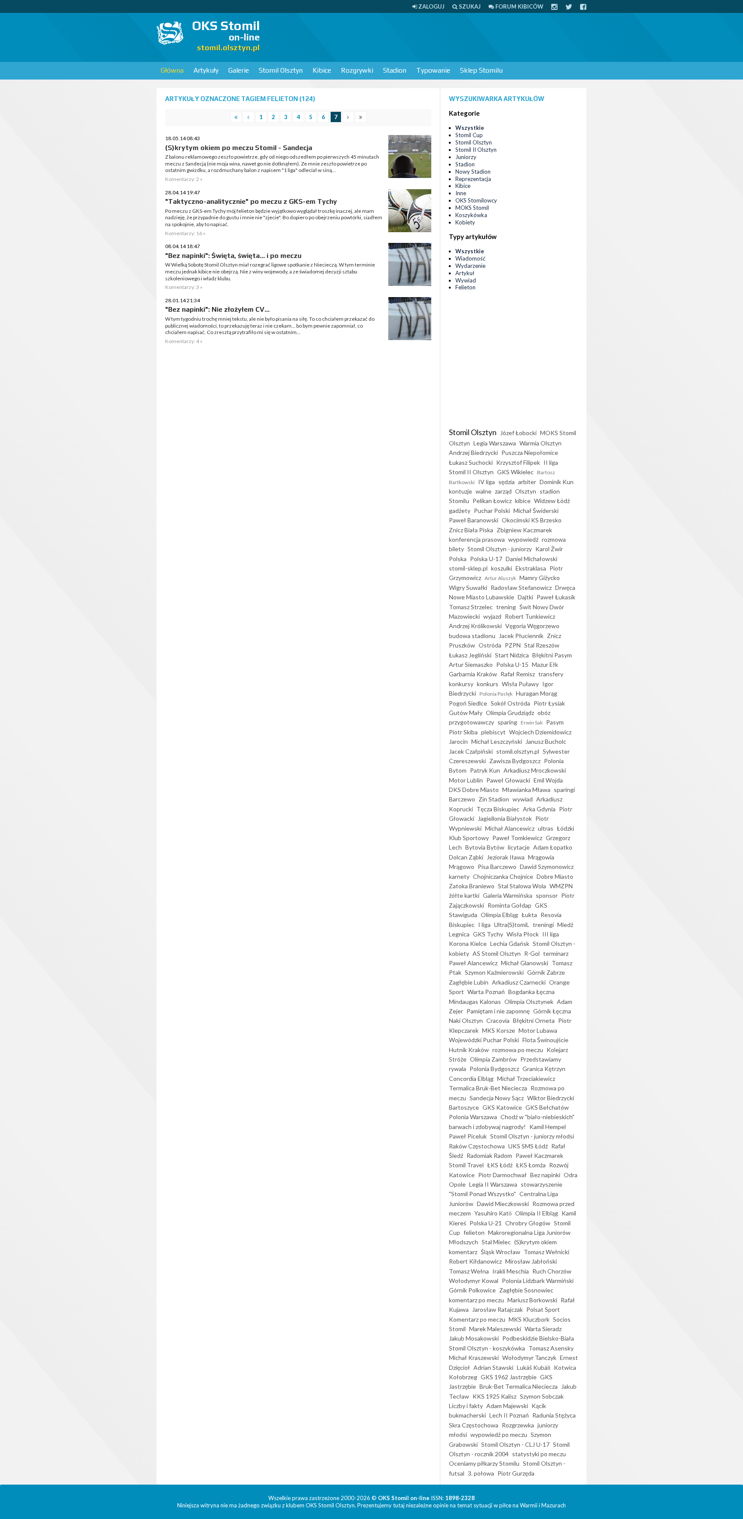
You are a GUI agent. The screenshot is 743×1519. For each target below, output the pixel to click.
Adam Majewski (507, 1405)
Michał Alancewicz (509, 828)
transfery (550, 674)
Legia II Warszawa (493, 1184)
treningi (543, 924)
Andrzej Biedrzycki (473, 452)
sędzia (506, 481)
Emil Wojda (548, 780)
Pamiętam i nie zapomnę (498, 1011)
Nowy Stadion (473, 171)
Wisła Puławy (520, 683)
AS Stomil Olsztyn (497, 953)
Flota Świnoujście (545, 1039)
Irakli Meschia (510, 1271)
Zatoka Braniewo (471, 886)
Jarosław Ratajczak (497, 1309)
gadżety (459, 510)
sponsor (547, 895)
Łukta (529, 914)
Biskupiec (462, 924)
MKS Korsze (498, 1030)
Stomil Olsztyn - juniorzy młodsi (532, 1136)
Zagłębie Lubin (468, 982)
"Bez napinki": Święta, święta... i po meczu (233, 256)
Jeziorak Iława (506, 857)
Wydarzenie (470, 265)
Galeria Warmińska (507, 895)
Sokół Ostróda (510, 703)
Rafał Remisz (517, 674)
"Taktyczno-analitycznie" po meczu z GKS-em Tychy (251, 201)
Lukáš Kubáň (533, 1367)
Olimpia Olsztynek (528, 1001)
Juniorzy (465, 156)
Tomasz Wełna (469, 1271)
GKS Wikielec (515, 472)
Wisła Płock (523, 934)
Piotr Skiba (463, 732)
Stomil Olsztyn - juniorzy (499, 548)
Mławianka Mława (526, 789)
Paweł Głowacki (508, 780)
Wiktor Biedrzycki (550, 1098)
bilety (456, 548)
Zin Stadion (494, 799)
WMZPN (561, 886)
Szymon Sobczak (542, 1396)
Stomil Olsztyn (281, 70)
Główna (172, 70)
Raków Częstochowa (477, 1146)
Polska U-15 (512, 664)
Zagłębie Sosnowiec (526, 1290)
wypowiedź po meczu (498, 1434)
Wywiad (465, 280)
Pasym (555, 722)
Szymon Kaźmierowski (494, 972)
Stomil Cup (469, 135)
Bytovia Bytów (484, 847)
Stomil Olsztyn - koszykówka (487, 1348)
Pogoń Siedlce (468, 703)
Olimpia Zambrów (493, 1059)
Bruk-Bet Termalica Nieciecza (518, 1386)
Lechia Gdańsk (509, 943)
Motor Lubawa (538, 1030)
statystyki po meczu (539, 1454)
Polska (458, 558)
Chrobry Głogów (527, 1223)
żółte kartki (464, 895)
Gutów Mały (465, 712)
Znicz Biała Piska (471, 530)
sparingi (564, 789)
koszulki (501, 568)
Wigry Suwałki (468, 587)
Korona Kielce (468, 943)
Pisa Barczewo (497, 866)
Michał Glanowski (524, 963)
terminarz (555, 953)
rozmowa (554, 539)
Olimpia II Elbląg (536, 1213)
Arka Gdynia (539, 809)
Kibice (322, 70)
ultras (545, 828)
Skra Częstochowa (473, 1425)
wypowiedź (523, 539)
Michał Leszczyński (496, 741)
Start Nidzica (512, 655)
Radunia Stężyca (554, 1415)
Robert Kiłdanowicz (475, 1261)
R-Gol (532, 953)
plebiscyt (493, 732)
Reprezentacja (473, 178)
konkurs (487, 683)
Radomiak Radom (489, 1155)
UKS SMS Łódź (528, 1146)
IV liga (486, 481)
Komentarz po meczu (477, 1319)
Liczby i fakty (466, 1405)
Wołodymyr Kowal (473, 1280)
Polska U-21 (486, 1223)
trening (506, 607)
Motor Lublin (466, 780)
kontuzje (460, 491)
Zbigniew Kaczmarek (524, 530)
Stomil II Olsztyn (476, 149)
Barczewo (462, 799)
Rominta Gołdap (509, 905)
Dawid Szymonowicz (547, 866)
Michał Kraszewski (474, 1357)
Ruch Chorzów (551, 1271)
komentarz (463, 1251)
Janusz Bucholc (545, 741)
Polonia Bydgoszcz (494, 1068)
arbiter (527, 481)
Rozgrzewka (518, 1425)
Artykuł (464, 273)
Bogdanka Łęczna (531, 991)
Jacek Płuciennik (521, 635)
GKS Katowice (502, 1107)
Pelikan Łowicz (492, 500)
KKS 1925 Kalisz (494, 1396)
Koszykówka (471, 215)
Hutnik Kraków (469, 1049)
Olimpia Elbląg (499, 914)
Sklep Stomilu (481, 70)
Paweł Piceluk (468, 1136)
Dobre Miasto (555, 876)
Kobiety (465, 222)
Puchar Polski (492, 510)
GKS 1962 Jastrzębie (509, 1377)
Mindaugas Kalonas (475, 1001)
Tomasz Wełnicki (546, 1251)
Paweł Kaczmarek (539, 1155)
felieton (474, 1232)
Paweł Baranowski (473, 520)
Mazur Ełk (545, 664)
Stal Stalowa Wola (522, 886)
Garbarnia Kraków (473, 674)
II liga (550, 462)
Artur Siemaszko (471, 664)
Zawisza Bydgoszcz (514, 760)
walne (483, 491)
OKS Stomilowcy (476, 200)
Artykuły (205, 70)
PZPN (513, 645)
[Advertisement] (429, 36)
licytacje (519, 847)
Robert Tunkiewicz (530, 616)
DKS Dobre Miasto (474, 789)
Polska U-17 (486, 558)
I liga (484, 924)
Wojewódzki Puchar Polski (484, 1039)
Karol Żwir (549, 548)
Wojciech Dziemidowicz (540, 732)
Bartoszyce (464, 1107)
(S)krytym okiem (535, 1242)
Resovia (551, 914)
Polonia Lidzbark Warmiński (538, 1280)
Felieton (465, 287)
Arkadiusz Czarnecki (519, 982)
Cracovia (498, 1020)
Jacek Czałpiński (471, 751)
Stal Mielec (496, 1242)
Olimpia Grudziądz (510, 712)
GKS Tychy (488, 934)
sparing (507, 722)
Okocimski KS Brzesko (532, 520)
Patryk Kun (485, 770)
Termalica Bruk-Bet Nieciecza (488, 1088)
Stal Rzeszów (541, 645)
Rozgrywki (357, 70)
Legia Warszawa (494, 443)
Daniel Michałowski (531, 558)
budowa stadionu (472, 635)
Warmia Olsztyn (540, 443)
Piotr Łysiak (549, 703)
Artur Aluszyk (500, 578)
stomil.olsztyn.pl (517, 751)
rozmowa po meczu (517, 1049)
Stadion (394, 70)
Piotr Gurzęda (515, 1473)
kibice (523, 500)
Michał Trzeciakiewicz (526, 1078)
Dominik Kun (557, 481)
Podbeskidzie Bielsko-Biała (538, 1338)
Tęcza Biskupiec (497, 809)
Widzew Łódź (552, 500)
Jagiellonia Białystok (505, 818)
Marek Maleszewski (495, 1328)
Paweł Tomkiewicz (517, 837)
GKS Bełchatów (547, 1107)
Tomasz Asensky (551, 1348)
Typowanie (433, 70)
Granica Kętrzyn (543, 1068)
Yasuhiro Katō (493, 1213)
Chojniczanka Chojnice (503, 876)
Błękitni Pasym (552, 655)
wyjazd (492, 616)
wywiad (523, 799)
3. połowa (481, 1473)
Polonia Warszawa (473, 1116)
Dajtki (525, 597)
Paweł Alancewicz (473, 963)
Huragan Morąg (536, 693)
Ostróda (490, 645)
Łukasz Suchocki (471, 462)
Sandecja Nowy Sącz (497, 1098)
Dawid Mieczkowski (503, 1203)
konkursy (461, 683)
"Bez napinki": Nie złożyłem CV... (217, 309)
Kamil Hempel (547, 1126)
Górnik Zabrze (546, 972)
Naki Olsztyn (466, 1020)
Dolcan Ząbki (466, 857)
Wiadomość (470, 258)
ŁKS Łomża (531, 1165)
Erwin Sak (532, 722)
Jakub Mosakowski (474, 1338)
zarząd (503, 491)
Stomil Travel (466, 1165)
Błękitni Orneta (534, 1020)
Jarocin (458, 741)
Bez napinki (545, 1174)
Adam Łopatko (552, 847)
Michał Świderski (536, 510)
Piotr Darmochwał (502, 1174)
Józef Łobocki (518, 432)
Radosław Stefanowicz (521, 587)
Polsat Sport (543, 1309)
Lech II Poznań (509, 1415)
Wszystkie (469, 127)
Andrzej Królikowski (475, 625)
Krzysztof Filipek (518, 462)
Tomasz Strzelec (471, 607)
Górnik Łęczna (552, 1011)
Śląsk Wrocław (500, 1251)
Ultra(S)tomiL (511, 924)
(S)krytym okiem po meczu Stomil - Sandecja (238, 148)
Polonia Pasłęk (496, 693)
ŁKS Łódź (500, 1165)
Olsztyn (525, 491)
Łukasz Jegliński (470, 655)
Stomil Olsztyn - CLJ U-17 (515, 1444)
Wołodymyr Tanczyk (529, 1357)
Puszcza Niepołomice (529, 452)
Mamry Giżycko (539, 577)
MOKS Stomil (472, 207)
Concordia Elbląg (471, 1078)
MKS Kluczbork (529, 1319)
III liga (550, 934)
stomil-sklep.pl (468, 568)
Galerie (238, 70)
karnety (459, 876)
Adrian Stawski (493, 1367)
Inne (460, 193)
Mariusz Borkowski (532, 1300)
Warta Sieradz (543, 1328)
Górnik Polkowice (472, 1290)
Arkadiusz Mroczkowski (535, 770)
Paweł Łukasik (556, 597)
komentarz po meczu (476, 1300)
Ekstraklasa (531, 568)
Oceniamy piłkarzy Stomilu (484, 1463)
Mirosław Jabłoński (531, 1261)
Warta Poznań (486, 991)
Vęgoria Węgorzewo (532, 625)
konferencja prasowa (477, 539)
